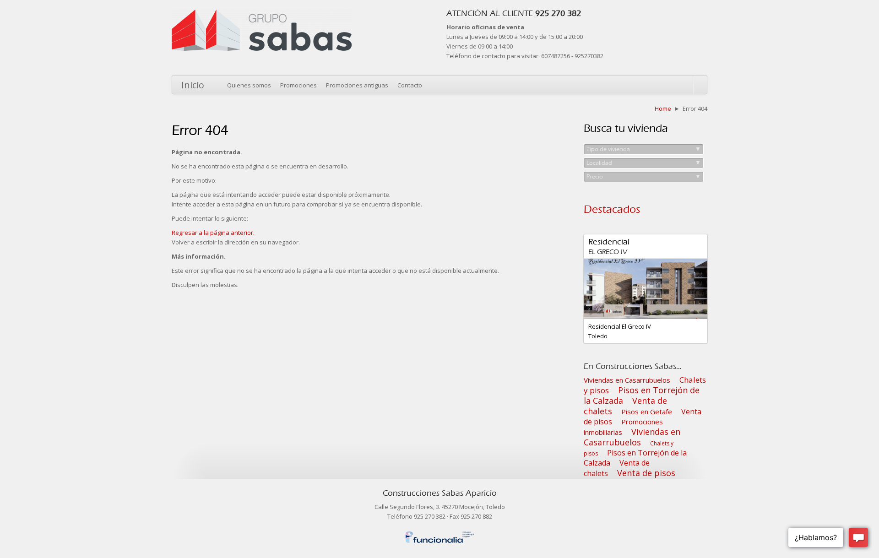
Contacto (409, 85)
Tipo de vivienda (643, 149)
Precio (643, 176)
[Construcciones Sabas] (262, 14)
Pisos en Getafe (646, 411)
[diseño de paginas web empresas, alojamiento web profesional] (439, 535)
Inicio (192, 85)
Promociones (298, 85)
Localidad (643, 162)
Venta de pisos (646, 472)
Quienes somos (249, 85)
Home (663, 108)
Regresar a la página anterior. (213, 232)
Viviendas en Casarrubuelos (627, 380)
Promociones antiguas (357, 85)
